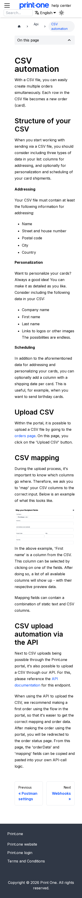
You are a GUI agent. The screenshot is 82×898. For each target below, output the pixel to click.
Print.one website (22, 844)
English (30, 29)
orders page (25, 436)
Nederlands (34, 22)
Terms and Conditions (26, 861)
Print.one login (19, 852)
